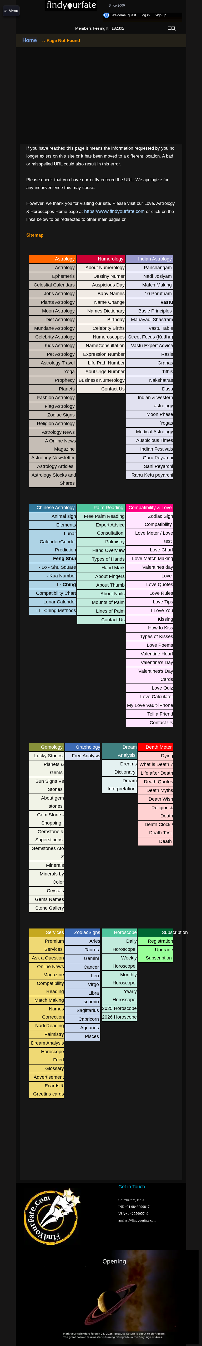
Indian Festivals (156, 449)
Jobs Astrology (59, 293)
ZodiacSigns (85, 932)
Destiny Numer (109, 276)
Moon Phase (160, 414)
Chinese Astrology (56, 507)
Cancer (91, 967)
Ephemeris (63, 276)
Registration (160, 941)
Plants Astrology (58, 302)
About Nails (112, 593)
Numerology (110, 259)
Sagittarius (88, 1010)
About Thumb (110, 585)
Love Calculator (156, 696)
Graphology (85, 747)
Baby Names (111, 293)
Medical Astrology (154, 431)
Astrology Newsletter (53, 457)
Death (165, 841)
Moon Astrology (58, 311)
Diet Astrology (60, 319)
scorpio (91, 1001)
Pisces (92, 1036)
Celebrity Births (109, 328)
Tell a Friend (160, 714)
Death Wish (161, 799)
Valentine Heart (157, 653)
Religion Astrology (56, 423)
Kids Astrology (60, 345)
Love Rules (161, 593)
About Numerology (105, 267)
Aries (94, 941)
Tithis (167, 371)
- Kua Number (61, 575)
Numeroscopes (109, 337)
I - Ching (66, 584)
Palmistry (115, 541)
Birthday (116, 319)
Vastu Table (161, 328)
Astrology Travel (58, 363)
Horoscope (125, 932)
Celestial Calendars (54, 285)
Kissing (165, 619)
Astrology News (58, 432)
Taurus (92, 949)
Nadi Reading (49, 1025)
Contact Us (113, 389)
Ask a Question (48, 958)
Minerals (55, 865)
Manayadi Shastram (152, 319)
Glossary (54, 1068)
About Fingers (110, 576)
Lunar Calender (59, 601)
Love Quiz (162, 688)
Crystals (55, 890)
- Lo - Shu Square (57, 567)
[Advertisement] (67, 1143)
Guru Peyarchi (158, 457)
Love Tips (163, 601)
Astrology (65, 259)
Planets (67, 389)
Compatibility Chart (56, 593)
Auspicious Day (108, 285)
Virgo (93, 984)
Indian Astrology (155, 259)
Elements (66, 525)
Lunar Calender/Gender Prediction (58, 541)
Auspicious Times (154, 440)
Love (166, 575)
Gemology (52, 747)
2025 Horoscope (119, 1008)
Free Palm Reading (104, 516)
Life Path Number (106, 363)
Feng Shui (64, 558)
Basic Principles (155, 311)
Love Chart (161, 549)
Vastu (166, 302)
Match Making (157, 285)
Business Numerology (102, 380)
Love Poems (160, 645)
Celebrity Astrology (55, 337)
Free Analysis (86, 755)
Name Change (109, 302)
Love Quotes (159, 584)
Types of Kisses (156, 636)
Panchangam (158, 267)
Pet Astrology (61, 354)
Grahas (165, 363)
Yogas (166, 423)
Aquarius (89, 1027)
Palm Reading (108, 507)
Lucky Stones (48, 755)
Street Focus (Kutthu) (150, 337)
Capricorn (88, 1019)
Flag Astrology (60, 406)
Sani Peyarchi (158, 466)
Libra (93, 993)
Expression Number (104, 354)
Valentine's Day (157, 662)
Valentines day (157, 567)
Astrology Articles (56, 466)
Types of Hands (108, 559)
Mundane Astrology (54, 328)
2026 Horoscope (119, 1017)
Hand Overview (108, 550)
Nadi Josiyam (157, 276)
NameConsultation (105, 345)
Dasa (167, 389)
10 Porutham (158, 293)
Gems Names (49, 899)
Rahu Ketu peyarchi (152, 475)
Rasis (167, 354)
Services (55, 932)
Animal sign (64, 516)
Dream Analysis (47, 1043)
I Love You (162, 610)
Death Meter (159, 747)
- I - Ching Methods (56, 610)
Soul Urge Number (105, 371)
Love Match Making (152, 558)
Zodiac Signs (61, 415)
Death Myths (160, 790)
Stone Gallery (49, 908)
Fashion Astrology (56, 397)
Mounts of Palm (108, 602)
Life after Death (157, 773)
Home (29, 40)
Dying (167, 755)
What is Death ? (156, 764)
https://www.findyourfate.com (114, 211)
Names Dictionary (106, 311)
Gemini (91, 958)
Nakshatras (161, 380)
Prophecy (65, 380)
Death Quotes (158, 781)
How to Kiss (160, 627)
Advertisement (49, 1077)
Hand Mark (113, 567)
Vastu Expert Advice (152, 345)
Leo (95, 975)
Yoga (69, 371)
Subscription (163, 932)
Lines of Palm (110, 611)
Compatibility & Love (150, 507)
